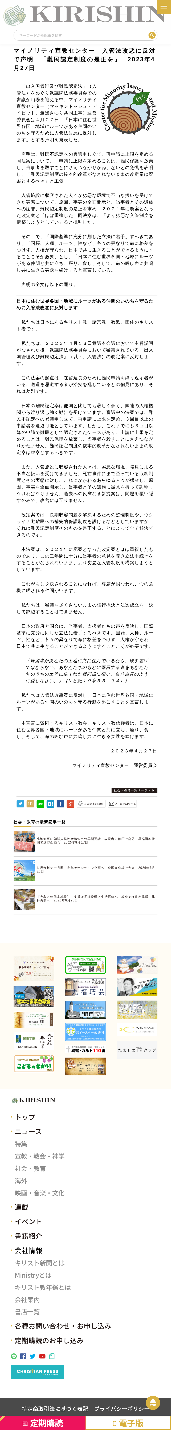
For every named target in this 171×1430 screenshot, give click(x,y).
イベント (28, 1221)
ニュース (28, 1131)
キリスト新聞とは (40, 1262)
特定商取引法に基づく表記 (55, 1408)
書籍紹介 (28, 1236)
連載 (21, 1207)
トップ (25, 1117)
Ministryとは (33, 1274)
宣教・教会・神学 (40, 1155)
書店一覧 (27, 1311)
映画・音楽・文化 (40, 1192)
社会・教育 (30, 1168)
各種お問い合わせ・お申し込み (63, 1326)
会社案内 (27, 1299)
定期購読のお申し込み (49, 1340)
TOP (153, 1405)
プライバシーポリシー (122, 1408)
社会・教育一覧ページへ (132, 790)
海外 (21, 1180)
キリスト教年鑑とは (43, 1287)
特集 (21, 1143)
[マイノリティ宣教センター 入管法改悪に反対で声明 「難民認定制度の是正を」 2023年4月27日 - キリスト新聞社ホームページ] (50, 806)
